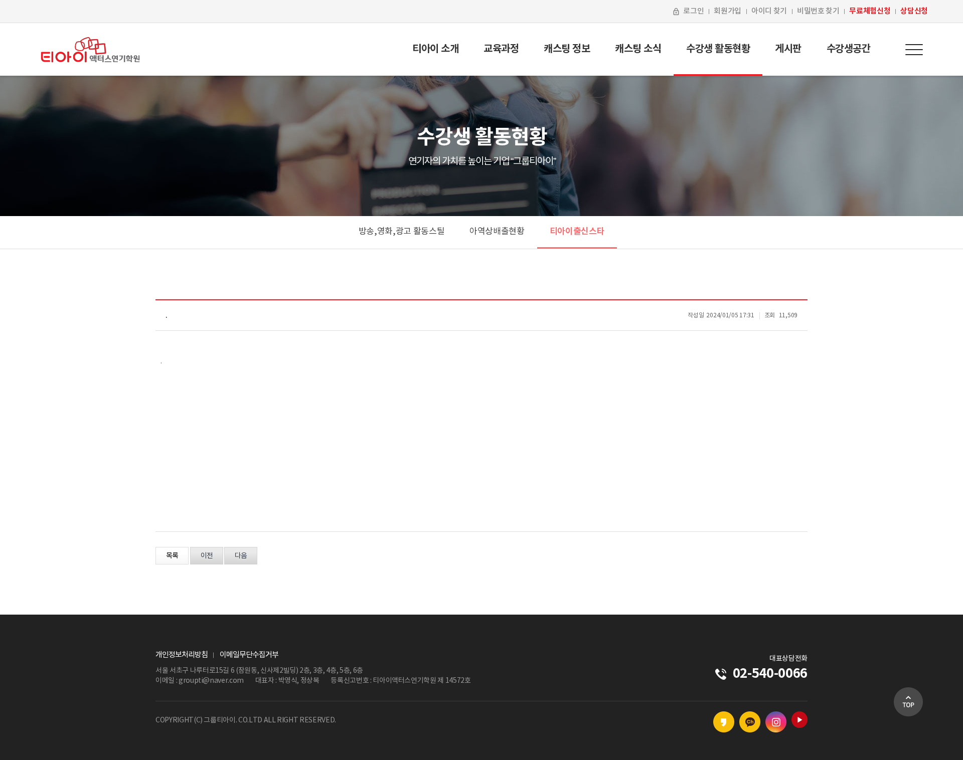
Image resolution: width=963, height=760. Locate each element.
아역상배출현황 (497, 232)
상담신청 (914, 11)
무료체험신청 (869, 11)
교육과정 (501, 49)
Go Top (908, 701)
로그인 (693, 11)
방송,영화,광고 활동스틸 (401, 232)
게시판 (788, 49)
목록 (172, 556)
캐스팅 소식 (638, 49)
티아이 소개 (435, 49)
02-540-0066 (770, 673)
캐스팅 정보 (567, 49)
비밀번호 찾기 (818, 11)
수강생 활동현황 (718, 49)
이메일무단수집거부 (249, 655)
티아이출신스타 (577, 231)
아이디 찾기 (769, 11)
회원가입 (727, 11)
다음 (241, 556)
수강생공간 (849, 49)
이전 (207, 556)
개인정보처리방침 (181, 655)
